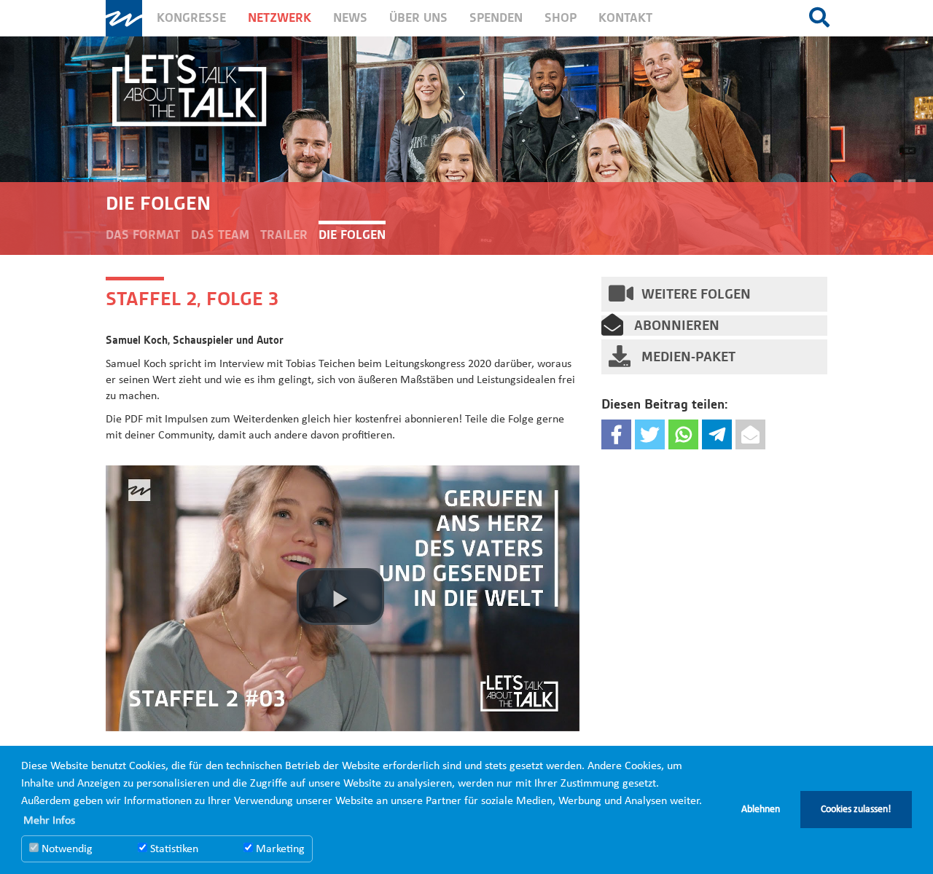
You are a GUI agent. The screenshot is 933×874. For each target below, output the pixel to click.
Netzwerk (279, 18)
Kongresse (191, 18)
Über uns (418, 18)
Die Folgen (352, 235)
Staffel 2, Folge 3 (192, 299)
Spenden (496, 18)
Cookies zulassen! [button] (856, 809)
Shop (560, 18)
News (350, 18)
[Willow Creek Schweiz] (124, 18)
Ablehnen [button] (760, 809)
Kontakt (625, 18)
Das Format (143, 235)
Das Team (220, 235)
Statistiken (172, 849)
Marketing (279, 849)
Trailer (284, 235)
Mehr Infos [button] (49, 821)
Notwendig (66, 849)
